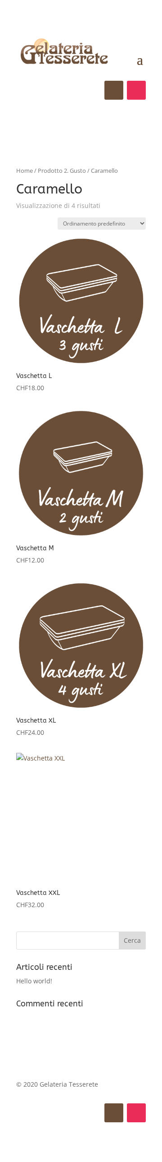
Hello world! (34, 981)
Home (24, 170)
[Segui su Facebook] (113, 90)
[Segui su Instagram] (136, 90)
